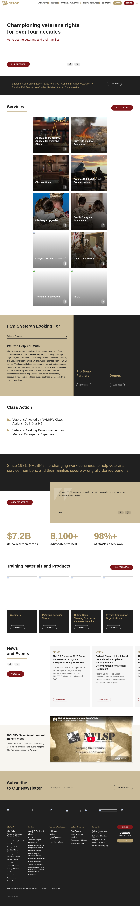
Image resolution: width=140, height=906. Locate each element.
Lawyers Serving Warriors (15, 841)
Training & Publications (70, 3)
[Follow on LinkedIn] (118, 850)
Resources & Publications (79, 840)
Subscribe (123, 787)
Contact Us (106, 3)
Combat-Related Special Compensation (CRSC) (36, 846)
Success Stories (19, 502)
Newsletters (74, 837)
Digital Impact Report (77, 843)
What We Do (11, 831)
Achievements (11, 878)
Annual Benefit (11, 881)
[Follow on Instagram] (132, 850)
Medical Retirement (34, 861)
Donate (129, 3)
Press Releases (76, 831)
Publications (53, 831)
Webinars (52, 834)
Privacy (44, 888)
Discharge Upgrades (34, 850)
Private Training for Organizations (56, 838)
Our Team (10, 863)
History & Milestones (13, 866)
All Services (122, 108)
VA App (117, 3)
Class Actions (11, 844)
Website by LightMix (12, 896)
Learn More (17, 627)
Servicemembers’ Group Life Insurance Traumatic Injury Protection (36, 869)
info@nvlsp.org (103, 846)
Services (54, 3)
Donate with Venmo (125, 835)
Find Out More (18, 64)
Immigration (32, 874)
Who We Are (43, 3)
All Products (122, 567)
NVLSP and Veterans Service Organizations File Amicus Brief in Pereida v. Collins (69, 659)
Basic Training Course (57, 842)
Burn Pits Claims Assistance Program (13, 851)
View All (15, 674)
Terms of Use (56, 888)
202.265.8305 (102, 843)
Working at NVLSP (13, 869)
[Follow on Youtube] (128, 850)
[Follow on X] (121, 850)
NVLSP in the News (77, 834)
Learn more (114, 84)
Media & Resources (91, 3)
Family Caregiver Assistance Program (13, 856)
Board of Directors (12, 860)
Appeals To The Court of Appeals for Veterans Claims (14, 836)
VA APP (125, 840)
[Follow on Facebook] (125, 850)
